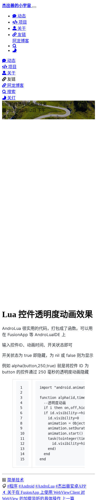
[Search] (14, 46)
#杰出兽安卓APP (71, 486)
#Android (26, 486)
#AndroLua (45, 486)
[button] (19, 34)
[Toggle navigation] (34, 7)
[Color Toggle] (14, 50)
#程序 (12, 486)
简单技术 (15, 480)
